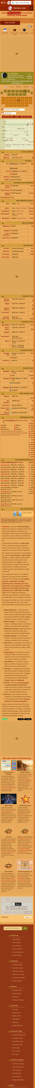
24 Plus (26, 87)
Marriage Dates (17, 990)
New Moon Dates (17, 968)
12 (15, 100)
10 (7, 100)
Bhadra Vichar (16, 1016)
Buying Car (15, 997)
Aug (9, 94)
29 (22, 105)
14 (22, 100)
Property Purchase (18, 1000)
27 (15, 105)
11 (11, 100)
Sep (13, 94)
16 (30, 100)
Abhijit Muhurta (9, 652)
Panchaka (5, 581)
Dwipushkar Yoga (7, 583)
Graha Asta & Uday (18, 974)
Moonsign (6, 226)
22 (22, 103)
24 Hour (18, 87)
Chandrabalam (11, 420)
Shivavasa (6, 387)
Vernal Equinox (17, 945)
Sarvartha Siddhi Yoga (26, 81)
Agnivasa (6, 378)
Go (25, 928)
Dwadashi (15, 168)
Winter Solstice (16, 955)
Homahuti (6, 371)
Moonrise (6, 157)
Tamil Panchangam (18, 1063)
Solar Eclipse (16, 939)
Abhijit (7, 303)
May (21, 91)
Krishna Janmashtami (20, 701)
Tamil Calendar (17, 1070)
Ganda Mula (13, 581)
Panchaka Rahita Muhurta (8, 462)
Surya (12, 680)
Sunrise (6, 155)
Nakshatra (15, 1022)
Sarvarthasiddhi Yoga (18, 1035)
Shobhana (15, 171)
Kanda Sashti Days (18, 1080)
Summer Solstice (17, 949)
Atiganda (14, 174)
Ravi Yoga (25, 588)
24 (30, 103)
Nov (20, 94)
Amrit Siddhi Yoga (15, 588)
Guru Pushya (16, 1051)
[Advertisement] (17, 54)
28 (19, 105)
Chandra (7, 680)
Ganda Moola (15, 81)
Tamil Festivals (16, 1076)
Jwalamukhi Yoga (7, 590)
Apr (17, 91)
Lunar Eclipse (16, 942)
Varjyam (6, 332)
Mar (13, 91)
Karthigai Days (16, 1073)
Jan (5, 91)
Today (16, 116)
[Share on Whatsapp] (4, 719)
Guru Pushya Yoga (17, 586)
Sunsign (6, 230)
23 (26, 103)
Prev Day (6, 116)
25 (7, 105)
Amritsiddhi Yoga (17, 1038)
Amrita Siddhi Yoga (16, 83)
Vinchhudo (21, 581)
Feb (9, 91)
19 (11, 103)
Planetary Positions (18, 971)
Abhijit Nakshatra (17, 1025)
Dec (24, 94)
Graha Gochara (17, 981)
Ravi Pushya (16, 1048)
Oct (17, 94)
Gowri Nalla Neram (18, 1067)
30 (26, 105)
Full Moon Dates (17, 964)
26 (11, 105)
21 (19, 103)
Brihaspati (21, 680)
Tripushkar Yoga (19, 583)
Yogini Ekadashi (5, 81)
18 (7, 103)
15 (26, 100)
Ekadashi (15, 164)
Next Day (27, 116)
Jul (28, 91)
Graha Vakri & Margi (18, 977)
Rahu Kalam (5, 324)
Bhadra (27, 579)
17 (3, 103)
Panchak (15, 1009)
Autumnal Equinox (18, 952)
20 (15, 103)
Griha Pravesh (16, 993)
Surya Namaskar (23, 682)
